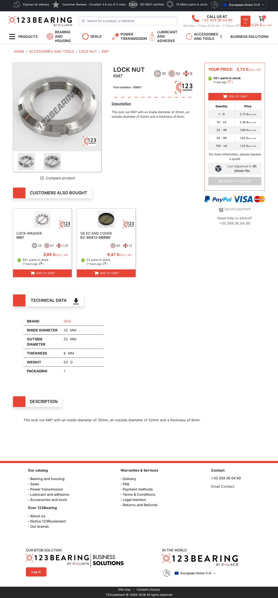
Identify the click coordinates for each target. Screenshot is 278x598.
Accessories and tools (48, 499)
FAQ (126, 484)
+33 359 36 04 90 (217, 20)
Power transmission (46, 489)
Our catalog (38, 470)
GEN (67, 321)
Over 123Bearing (42, 508)
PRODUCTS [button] (28, 36)
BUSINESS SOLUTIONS (249, 36)
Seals (34, 484)
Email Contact (222, 486)
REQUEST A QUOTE (234, 181)
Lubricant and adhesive (49, 494)
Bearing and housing (47, 479)
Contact (218, 470)
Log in (245, 21)
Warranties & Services (139, 470)
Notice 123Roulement (48, 521)
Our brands (39, 526)
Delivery (129, 479)
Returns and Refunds (140, 505)
